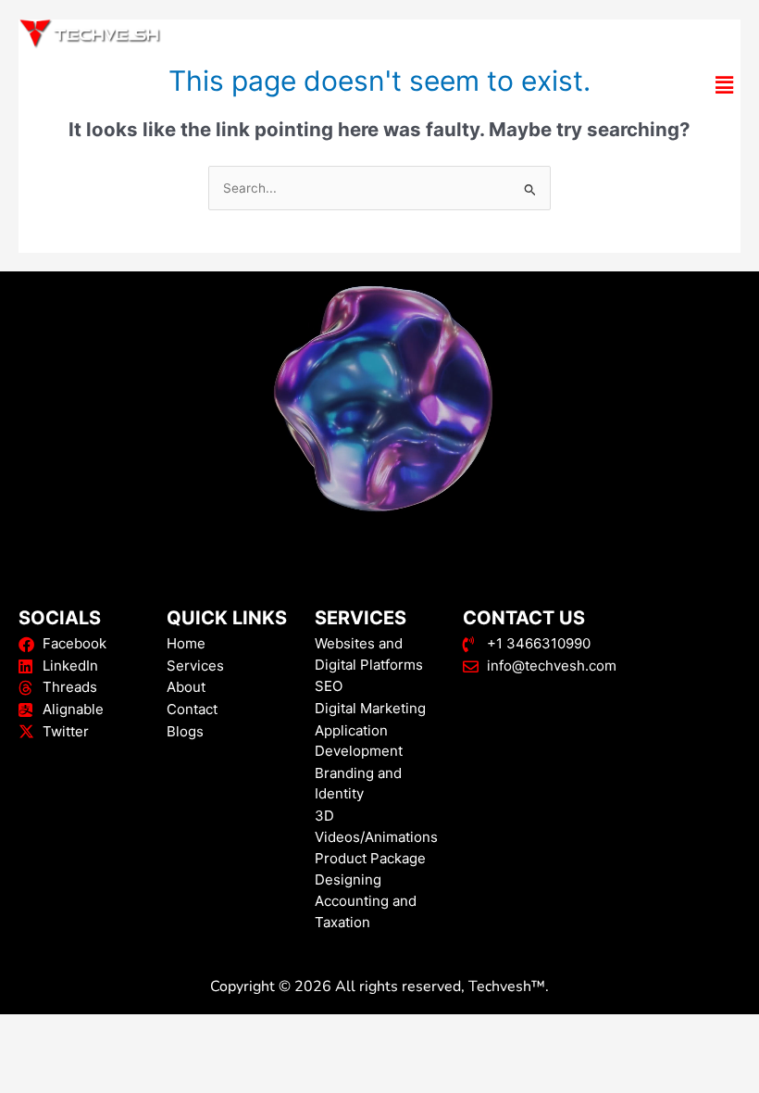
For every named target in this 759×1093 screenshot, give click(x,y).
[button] (379, 86)
